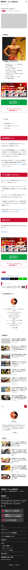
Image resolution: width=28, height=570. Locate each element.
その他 (4, 11)
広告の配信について (9, 123)
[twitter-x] (12, 328)
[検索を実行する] (25, 406)
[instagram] (14, 328)
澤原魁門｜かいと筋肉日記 (9, 1)
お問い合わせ (7, 128)
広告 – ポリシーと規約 (18, 164)
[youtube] (16, 328)
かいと (14, 306)
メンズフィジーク (14, 64)
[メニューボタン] (26, 1)
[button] (5, 279)
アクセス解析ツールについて (11, 126)
